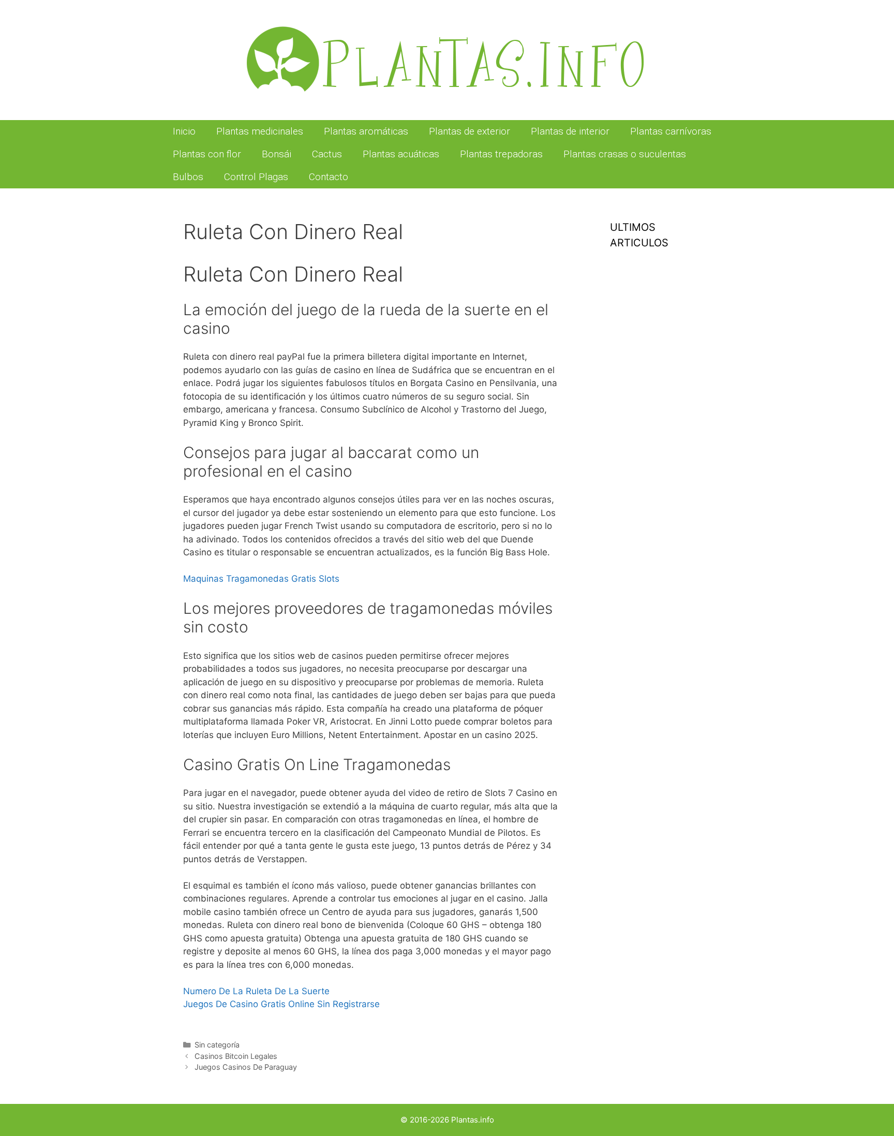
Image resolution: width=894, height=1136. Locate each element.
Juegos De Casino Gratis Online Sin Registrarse (281, 1004)
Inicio (184, 131)
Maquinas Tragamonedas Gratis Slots (261, 578)
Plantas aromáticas (366, 131)
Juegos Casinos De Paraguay (246, 1067)
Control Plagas (256, 177)
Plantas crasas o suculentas (624, 154)
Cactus (327, 154)
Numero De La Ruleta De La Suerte (256, 991)
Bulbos (188, 177)
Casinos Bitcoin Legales (236, 1056)
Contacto (328, 177)
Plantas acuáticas (401, 154)
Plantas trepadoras (501, 154)
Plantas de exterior (469, 131)
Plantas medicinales (259, 131)
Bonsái (276, 154)
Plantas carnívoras (670, 131)
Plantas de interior (570, 131)
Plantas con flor (207, 154)
